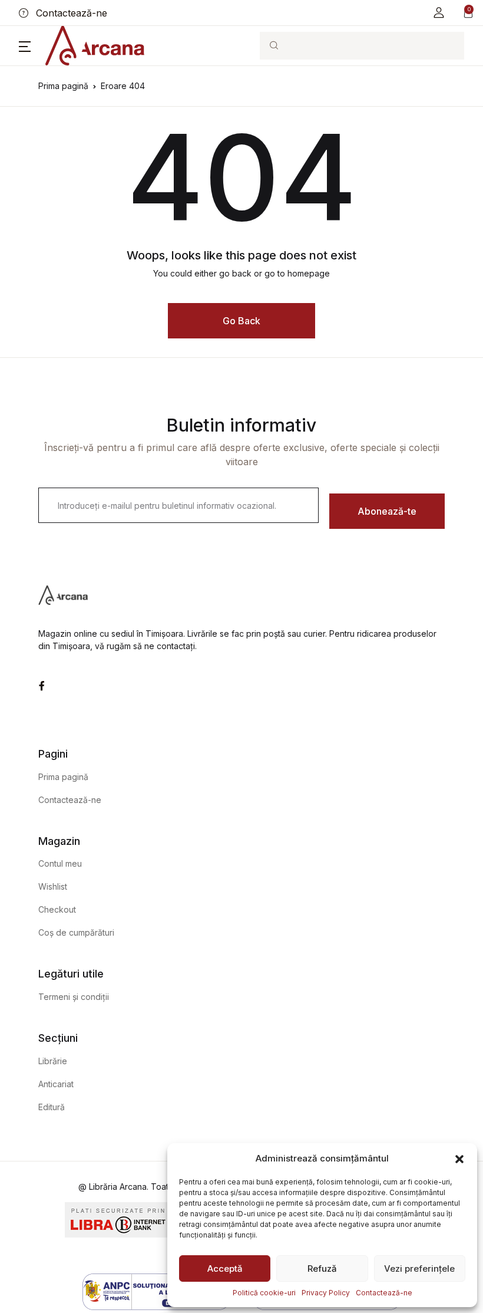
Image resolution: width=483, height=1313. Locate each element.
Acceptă (225, 1268)
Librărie (52, 1061)
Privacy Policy (326, 1292)
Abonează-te (387, 511)
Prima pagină (63, 86)
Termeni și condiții (73, 997)
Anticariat (56, 1084)
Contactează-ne (384, 1292)
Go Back (241, 321)
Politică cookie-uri (264, 1292)
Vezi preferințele (419, 1268)
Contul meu (60, 863)
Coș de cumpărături (76, 932)
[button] (459, 1158)
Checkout (57, 909)
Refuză (322, 1268)
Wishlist (52, 886)
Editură (51, 1107)
